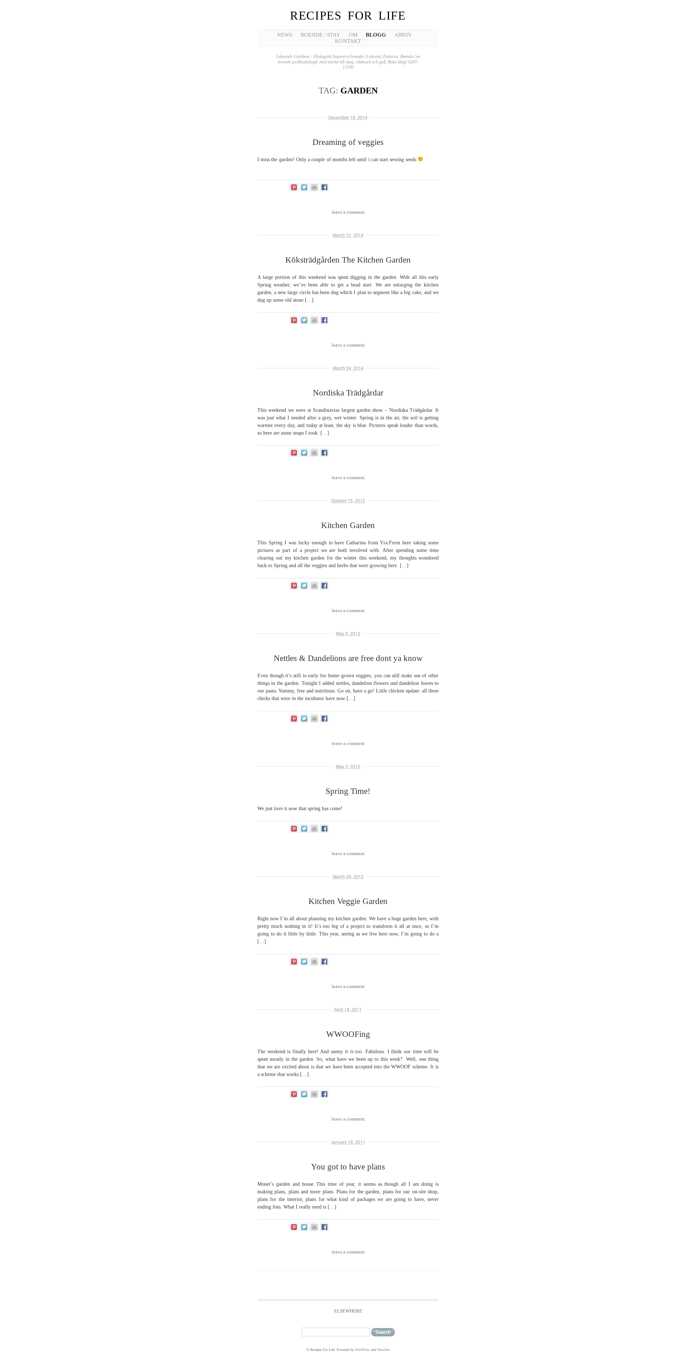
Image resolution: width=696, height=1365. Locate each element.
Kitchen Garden (348, 525)
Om (353, 35)
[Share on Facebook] (324, 187)
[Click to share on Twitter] (304, 187)
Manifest (383, 1350)
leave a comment (348, 212)
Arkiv (403, 35)
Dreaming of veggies (348, 142)
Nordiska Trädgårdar (348, 392)
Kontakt (348, 41)
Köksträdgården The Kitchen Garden (348, 259)
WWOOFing (348, 1034)
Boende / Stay (320, 35)
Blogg (376, 35)
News (284, 35)
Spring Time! (348, 791)
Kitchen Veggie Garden (348, 901)
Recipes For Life (348, 15)
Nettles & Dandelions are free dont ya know (348, 658)
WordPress (362, 1350)
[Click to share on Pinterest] (294, 187)
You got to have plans (348, 1166)
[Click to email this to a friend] (314, 187)
